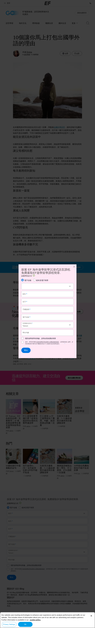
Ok (25, 624)
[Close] (91, 615)
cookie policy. (35, 620)
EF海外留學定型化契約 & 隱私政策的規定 (47, 342)
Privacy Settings (9, 624)
